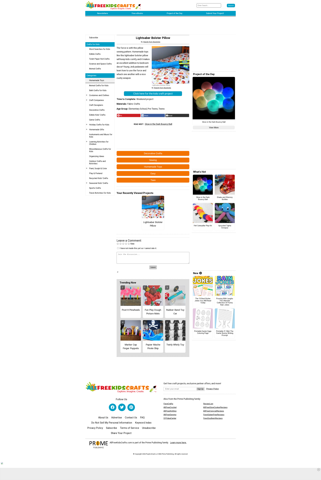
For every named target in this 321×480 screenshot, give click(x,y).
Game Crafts (94, 120)
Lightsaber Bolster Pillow (153, 224)
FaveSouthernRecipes (213, 418)
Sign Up (200, 389)
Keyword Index (143, 422)
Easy (152, 173)
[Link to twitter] (122, 407)
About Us (103, 417)
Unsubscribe (149, 427)
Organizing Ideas (96, 156)
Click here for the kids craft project (153, 93)
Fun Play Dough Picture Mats (153, 311)
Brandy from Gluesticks (151, 42)
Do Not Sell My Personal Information (111, 422)
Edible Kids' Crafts (97, 115)
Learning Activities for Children (98, 143)
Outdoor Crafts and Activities (97, 162)
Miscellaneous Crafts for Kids (100, 150)
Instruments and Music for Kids (100, 135)
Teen (153, 180)
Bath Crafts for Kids (97, 90)
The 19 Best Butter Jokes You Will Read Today (203, 301)
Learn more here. (178, 442)
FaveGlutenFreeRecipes (213, 414)
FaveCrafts (168, 404)
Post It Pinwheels (131, 309)
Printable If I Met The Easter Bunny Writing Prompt (224, 333)
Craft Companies (96, 100)
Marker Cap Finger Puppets (131, 346)
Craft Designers (96, 105)
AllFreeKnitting (170, 411)
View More (214, 127)
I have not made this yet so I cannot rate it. (138, 248)
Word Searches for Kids (99, 49)
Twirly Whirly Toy (175, 344)
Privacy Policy (95, 427)
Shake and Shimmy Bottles (225, 198)
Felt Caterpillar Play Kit (203, 226)
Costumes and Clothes (99, 95)
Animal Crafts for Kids (98, 85)
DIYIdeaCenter (170, 418)
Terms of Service (129, 427)
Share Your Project (121, 433)
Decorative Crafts (97, 110)
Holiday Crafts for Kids (99, 124)
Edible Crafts (95, 54)
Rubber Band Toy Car (175, 311)
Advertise (116, 417)
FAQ (142, 417)
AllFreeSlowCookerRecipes (215, 407)
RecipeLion (208, 404)
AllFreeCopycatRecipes (213, 411)
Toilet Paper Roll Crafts (99, 59)
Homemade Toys (96, 80)
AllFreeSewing (170, 414)
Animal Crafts (95, 69)
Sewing (153, 160)
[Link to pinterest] (131, 407)
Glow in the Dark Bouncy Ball (158, 124)
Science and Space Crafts (100, 64)
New (195, 273)
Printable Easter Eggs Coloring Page (202, 332)
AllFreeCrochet (170, 407)
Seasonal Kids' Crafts (98, 183)
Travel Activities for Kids (100, 193)
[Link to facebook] (112, 407)
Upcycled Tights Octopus (224, 227)
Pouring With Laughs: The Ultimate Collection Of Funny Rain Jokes (224, 302)
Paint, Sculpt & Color (98, 168)
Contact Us (131, 417)
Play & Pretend (95, 173)
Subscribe (93, 37)
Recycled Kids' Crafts (98, 178)
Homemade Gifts (96, 129)
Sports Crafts (95, 188)
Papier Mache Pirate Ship (153, 346)
